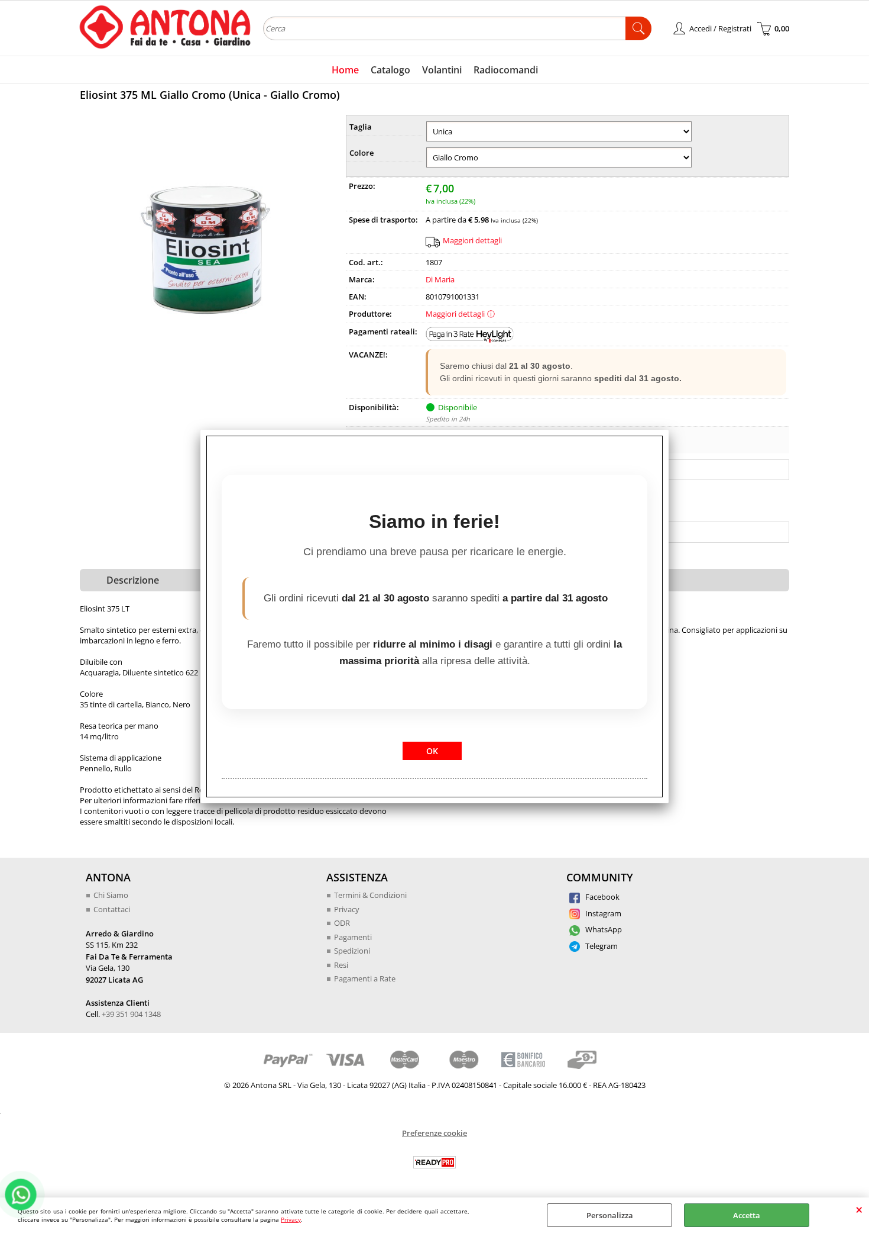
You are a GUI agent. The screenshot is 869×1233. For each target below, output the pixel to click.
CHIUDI (859, 1209)
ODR (342, 922)
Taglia (360, 126)
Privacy (291, 1219)
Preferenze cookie (434, 1133)
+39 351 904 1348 (131, 1014)
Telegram (600, 946)
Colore (361, 152)
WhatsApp (602, 929)
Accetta (746, 1215)
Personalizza (609, 1215)
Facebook (601, 896)
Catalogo (390, 69)
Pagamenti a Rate (364, 978)
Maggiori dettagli (472, 240)
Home (345, 69)
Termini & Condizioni (370, 895)
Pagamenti (353, 937)
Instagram (602, 913)
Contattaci (111, 909)
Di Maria (440, 279)
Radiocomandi (506, 69)
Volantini (442, 69)
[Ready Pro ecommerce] (434, 1162)
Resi (341, 965)
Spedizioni (352, 950)
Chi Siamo (110, 895)
